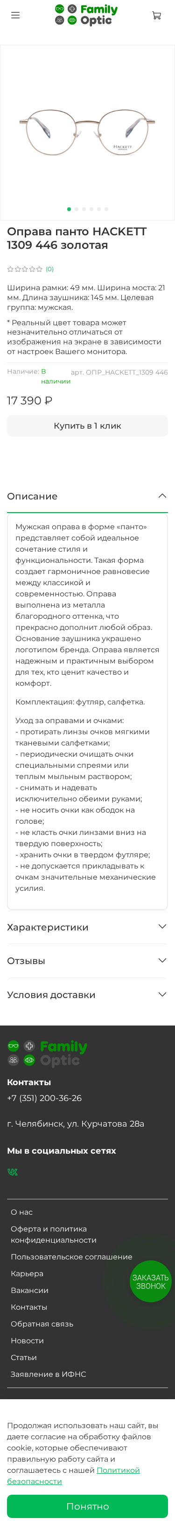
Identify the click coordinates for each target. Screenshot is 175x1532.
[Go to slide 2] (76, 209)
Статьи (24, 1357)
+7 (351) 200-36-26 (44, 1098)
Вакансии (30, 1290)
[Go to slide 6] (106, 209)
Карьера (27, 1273)
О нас (22, 1212)
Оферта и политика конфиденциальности (54, 1234)
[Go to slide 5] (99, 209)
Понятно (87, 1506)
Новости (27, 1340)
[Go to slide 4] (91, 209)
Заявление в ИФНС (48, 1374)
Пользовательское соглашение (72, 1256)
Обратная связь (42, 1324)
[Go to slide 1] (69, 209)
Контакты (29, 1307)
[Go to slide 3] (84, 209)
